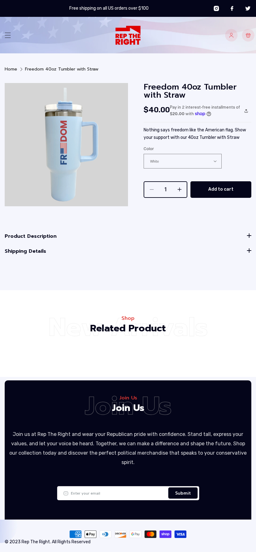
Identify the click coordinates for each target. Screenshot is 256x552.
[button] (8, 35)
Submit (183, 493)
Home (11, 69)
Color (149, 148)
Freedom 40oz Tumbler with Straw (61, 69)
